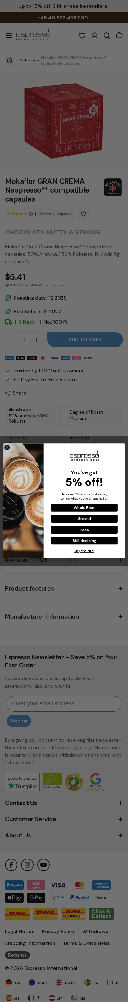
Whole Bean (84, 508)
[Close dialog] (7, 448)
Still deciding (84, 540)
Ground (84, 518)
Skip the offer (84, 551)
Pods (84, 529)
